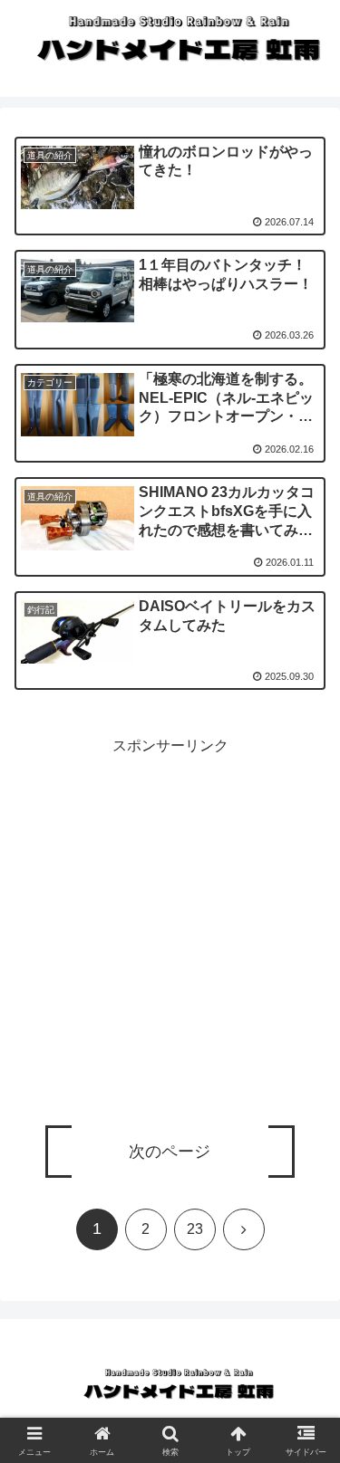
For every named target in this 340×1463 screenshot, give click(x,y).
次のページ (169, 1152)
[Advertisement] (170, 929)
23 (195, 1229)
